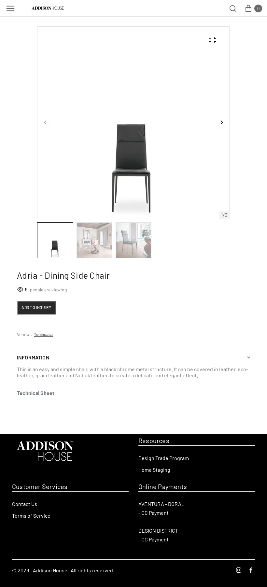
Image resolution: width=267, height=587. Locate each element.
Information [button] (33, 357)
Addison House (50, 570)
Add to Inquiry (36, 307)
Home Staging (154, 470)
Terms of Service (31, 515)
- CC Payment (153, 513)
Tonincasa (43, 334)
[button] (45, 123)
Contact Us (24, 504)
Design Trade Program (163, 458)
